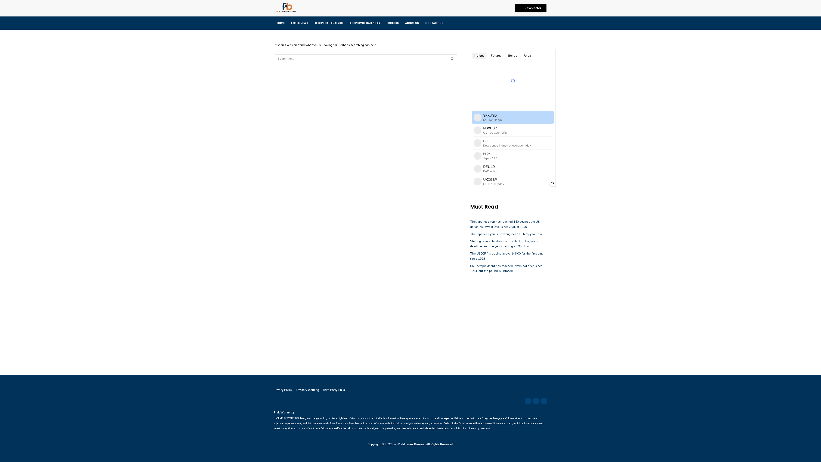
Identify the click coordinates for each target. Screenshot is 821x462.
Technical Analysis (329, 23)
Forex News (299, 23)
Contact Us (434, 23)
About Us (412, 23)
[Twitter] (498, 8)
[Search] (452, 58)
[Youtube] (506, 8)
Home (281, 23)
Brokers (393, 23)
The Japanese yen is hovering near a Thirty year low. (506, 234)
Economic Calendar (365, 23)
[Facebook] (489, 8)
